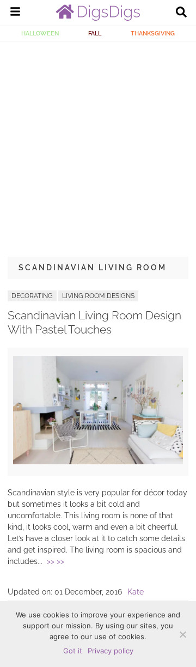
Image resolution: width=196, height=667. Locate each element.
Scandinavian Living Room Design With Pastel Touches (94, 322)
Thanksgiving (153, 33)
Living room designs (98, 296)
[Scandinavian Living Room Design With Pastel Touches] (98, 461)
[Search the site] (181, 13)
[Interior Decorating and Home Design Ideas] (98, 18)
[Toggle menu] (15, 13)
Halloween (40, 33)
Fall (94, 33)
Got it (72, 650)
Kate (135, 591)
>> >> (55, 561)
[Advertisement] (98, 145)
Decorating (32, 296)
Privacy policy (110, 650)
